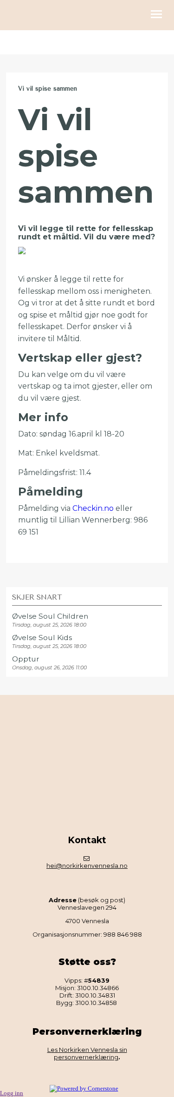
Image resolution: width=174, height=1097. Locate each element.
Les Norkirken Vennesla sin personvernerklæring (87, 1053)
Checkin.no (93, 508)
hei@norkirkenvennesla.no (87, 865)
